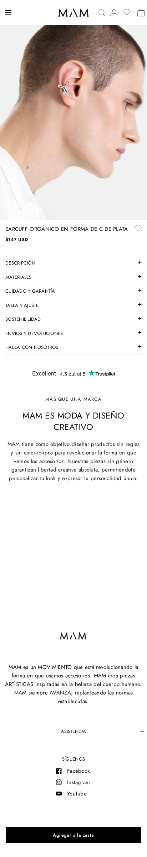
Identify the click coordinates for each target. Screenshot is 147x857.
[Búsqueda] (102, 12)
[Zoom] (73, 110)
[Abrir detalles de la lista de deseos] (127, 12)
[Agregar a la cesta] (73, 835)
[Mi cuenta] (114, 12)
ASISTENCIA (73, 731)
